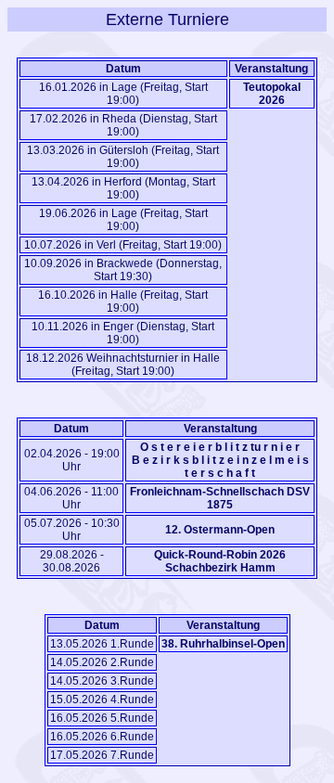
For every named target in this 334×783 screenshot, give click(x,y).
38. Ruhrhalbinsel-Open (223, 643)
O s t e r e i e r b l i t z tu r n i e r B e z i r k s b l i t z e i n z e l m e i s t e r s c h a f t (220, 460)
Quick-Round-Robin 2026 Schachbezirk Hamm (220, 561)
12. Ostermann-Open (220, 529)
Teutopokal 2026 (272, 94)
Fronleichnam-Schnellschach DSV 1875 (220, 498)
